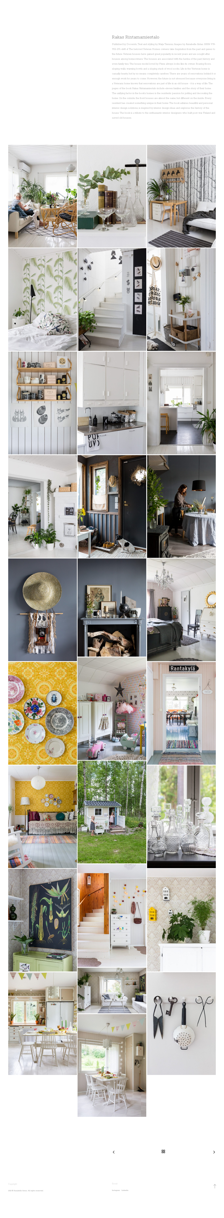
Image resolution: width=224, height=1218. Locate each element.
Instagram (116, 1190)
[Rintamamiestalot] (112, 196)
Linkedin (125, 1190)
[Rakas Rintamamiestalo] (42, 196)
